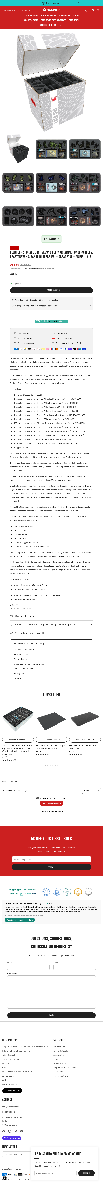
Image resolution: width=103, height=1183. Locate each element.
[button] (5, 1178)
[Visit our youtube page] (22, 1131)
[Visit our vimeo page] (16, 1131)
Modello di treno (48, 25)
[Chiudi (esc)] (95, 1150)
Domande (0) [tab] (22, 791)
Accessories (64, 15)
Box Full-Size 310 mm (23, 668)
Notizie (5, 1063)
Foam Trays (74, 20)
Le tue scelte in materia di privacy (17, 1071)
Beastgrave (19, 673)
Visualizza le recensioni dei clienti (20, 920)
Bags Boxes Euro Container (53, 20)
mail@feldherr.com (10, 1106)
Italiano (24, 10)
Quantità (13, 274)
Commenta (12, 973)
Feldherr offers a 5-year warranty (16, 1051)
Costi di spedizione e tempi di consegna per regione (35, 306)
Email (55, 962)
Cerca (4, 1067)
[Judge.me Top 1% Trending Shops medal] (78, 892)
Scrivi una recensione (51, 803)
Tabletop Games (31, 15)
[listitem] (51, 3)
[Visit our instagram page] (10, 1131)
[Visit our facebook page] (4, 1131)
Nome (10, 962)
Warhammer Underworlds (25, 649)
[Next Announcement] (78, 3)
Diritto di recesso (9, 1084)
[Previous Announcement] (24, 3)
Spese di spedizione (31, 269)
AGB (4, 1080)
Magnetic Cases (31, 20)
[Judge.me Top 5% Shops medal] (89, 892)
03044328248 (8, 1112)
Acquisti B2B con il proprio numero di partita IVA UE (25, 1046)
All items (18, 678)
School (76, 15)
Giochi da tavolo (48, 15)
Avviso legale (8, 1076)
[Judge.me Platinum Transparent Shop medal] (67, 892)
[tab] (45, 765)
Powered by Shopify (9, 1180)
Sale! (61, 25)
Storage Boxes (20, 659)
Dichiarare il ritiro (12, 1090)
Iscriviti (86, 1173)
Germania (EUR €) (9, 10)
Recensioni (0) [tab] (9, 791)
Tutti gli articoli (8, 1055)
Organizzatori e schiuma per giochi (29, 664)
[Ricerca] (86, 10)
